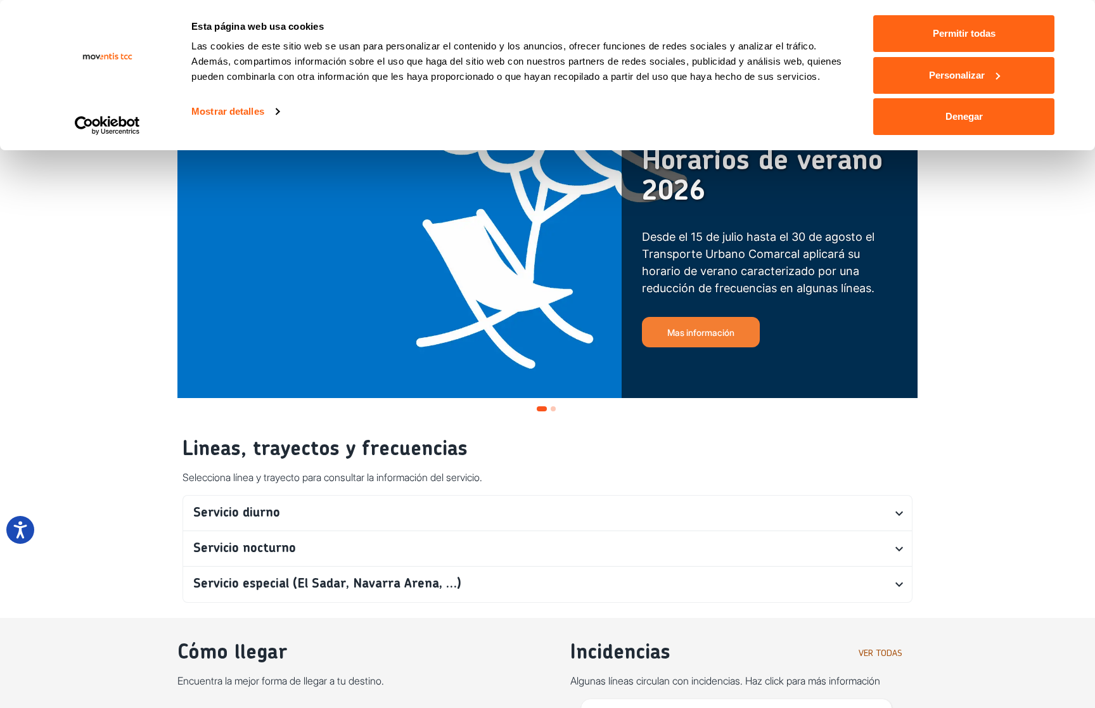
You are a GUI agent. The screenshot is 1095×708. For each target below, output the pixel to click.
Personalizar (957, 75)
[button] (547, 513)
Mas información (700, 332)
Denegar (964, 116)
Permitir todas (964, 33)
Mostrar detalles (227, 111)
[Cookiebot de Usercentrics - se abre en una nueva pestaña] (107, 125)
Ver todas (880, 653)
